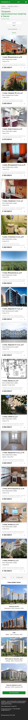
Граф (14, 632)
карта (14, 25)
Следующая (19, 577)
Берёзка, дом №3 (14, 606)
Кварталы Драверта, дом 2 (14, 685)
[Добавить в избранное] (24, 68)
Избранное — (19, 2)
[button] (14, 29)
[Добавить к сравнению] (21, 68)
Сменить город (5, 18)
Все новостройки (14, 692)
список (14, 23)
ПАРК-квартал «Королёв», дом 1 (14, 659)
